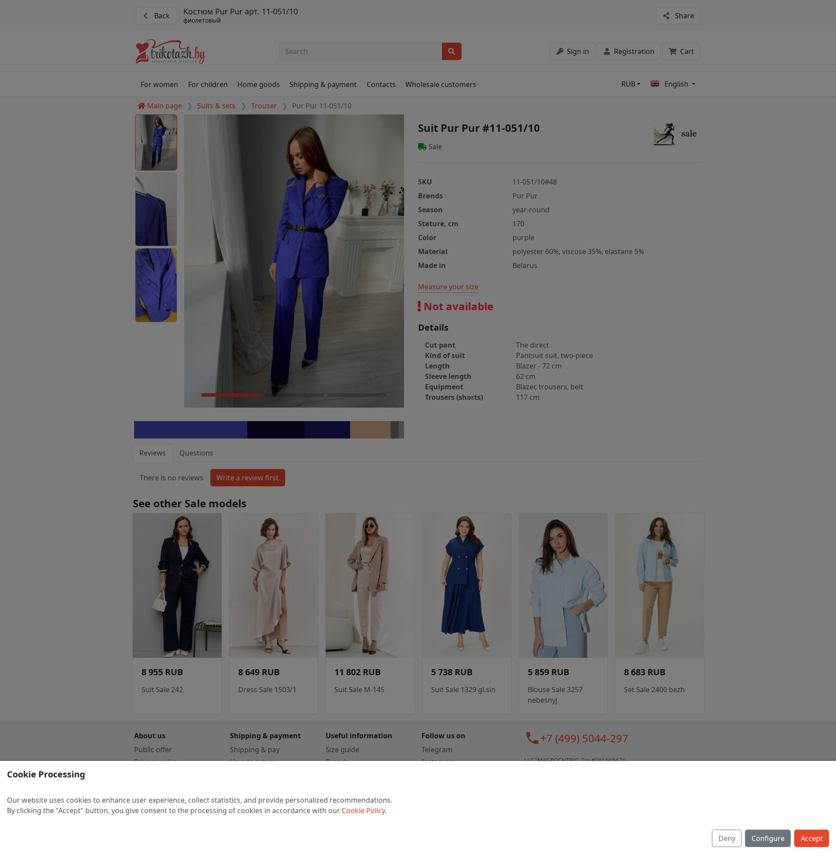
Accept (812, 838)
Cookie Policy (363, 810)
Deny (726, 838)
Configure (768, 838)
